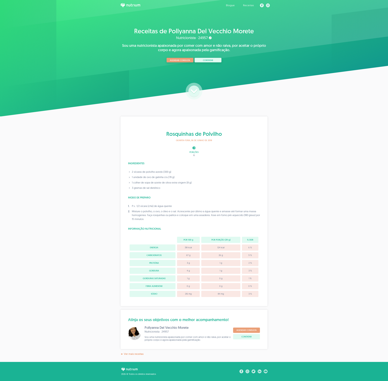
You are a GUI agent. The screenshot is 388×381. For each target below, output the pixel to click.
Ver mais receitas (134, 354)
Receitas (248, 5)
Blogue (230, 5)
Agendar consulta (180, 60)
